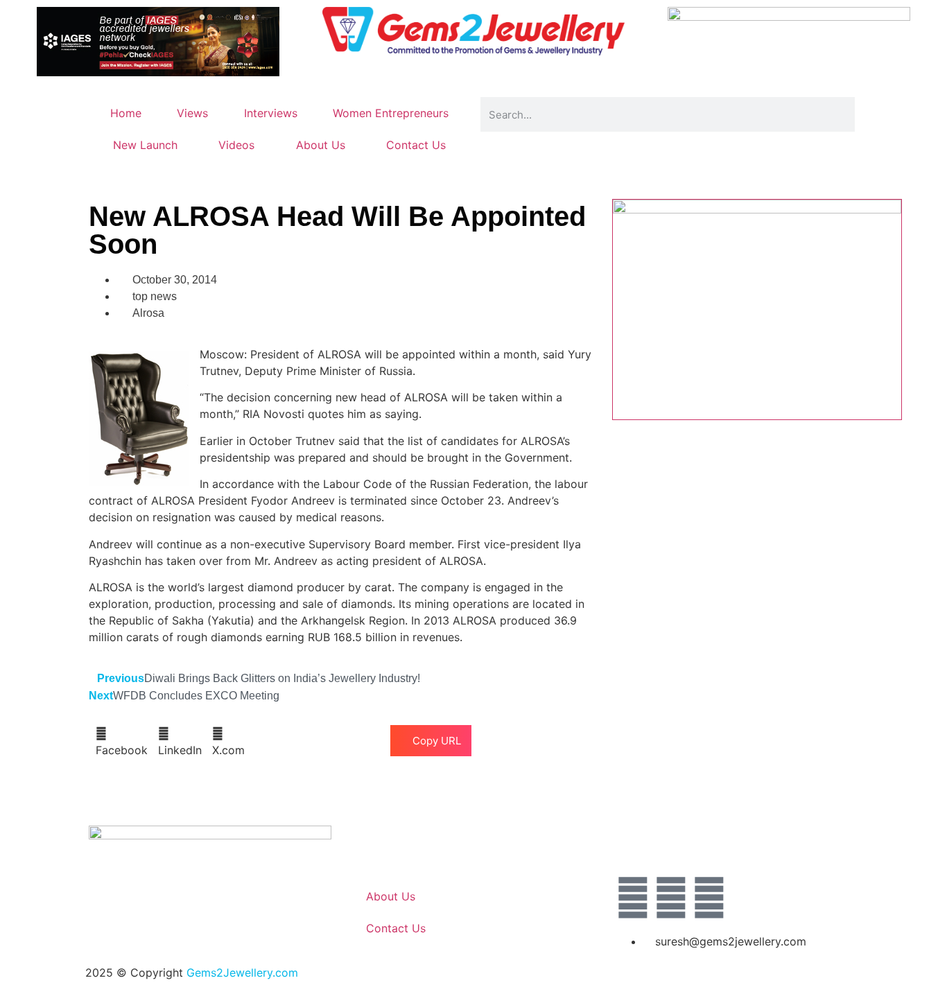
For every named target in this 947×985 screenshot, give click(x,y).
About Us (320, 145)
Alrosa (148, 313)
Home (125, 113)
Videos (236, 145)
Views (192, 113)
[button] (122, 741)
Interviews (270, 113)
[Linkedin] (709, 897)
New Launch (145, 145)
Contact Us (416, 145)
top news (154, 296)
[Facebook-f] (633, 897)
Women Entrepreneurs (391, 113)
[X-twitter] (671, 897)
